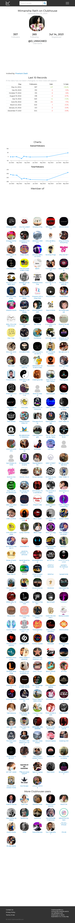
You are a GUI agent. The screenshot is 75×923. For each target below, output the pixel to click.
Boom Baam (37, 518)
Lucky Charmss (24, 532)
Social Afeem (64, 296)
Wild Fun (51, 574)
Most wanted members (50, 630)
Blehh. (37, 268)
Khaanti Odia (37, 505)
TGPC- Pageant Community (64, 505)
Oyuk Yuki (24, 804)
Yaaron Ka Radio (64, 700)
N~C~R (24, 574)
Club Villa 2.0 (11, 574)
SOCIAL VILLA (24, 477)
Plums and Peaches (24, 616)
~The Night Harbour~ (24, 728)
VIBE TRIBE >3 (64, 477)
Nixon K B (63, 804)
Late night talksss (11, 728)
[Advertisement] (37, 59)
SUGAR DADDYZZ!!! (37, 311)
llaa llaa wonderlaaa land (64, 464)
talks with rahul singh (11, 505)
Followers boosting (37, 283)
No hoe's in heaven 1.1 (11, 547)
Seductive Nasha (11, 700)
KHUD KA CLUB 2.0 (64, 436)
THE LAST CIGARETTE (24, 366)
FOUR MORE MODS (51, 714)
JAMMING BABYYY (37, 241)
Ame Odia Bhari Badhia (50, 686)
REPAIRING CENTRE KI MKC (37, 366)
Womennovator (64, 616)
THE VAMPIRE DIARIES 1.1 (24, 339)
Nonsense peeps (64, 644)
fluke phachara (37, 832)
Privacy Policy (10, 912)
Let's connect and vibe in (37, 353)
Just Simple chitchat (11, 464)
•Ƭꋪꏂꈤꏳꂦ (63, 832)
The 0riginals (63, 380)
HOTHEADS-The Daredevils (37, 491)
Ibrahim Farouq (11, 804)
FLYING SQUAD (37, 644)
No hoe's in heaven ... (37, 603)
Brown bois (11, 616)
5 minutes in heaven (50, 325)
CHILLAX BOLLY (51, 241)
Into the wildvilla (24, 228)
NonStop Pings (51, 255)
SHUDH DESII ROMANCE (50, 728)
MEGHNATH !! (50, 699)
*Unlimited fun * (37, 630)
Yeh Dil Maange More (37, 686)
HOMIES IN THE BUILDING (64, 339)
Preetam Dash (21, 73)
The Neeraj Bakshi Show (51, 547)
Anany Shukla (11, 832)
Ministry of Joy (37, 227)
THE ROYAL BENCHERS (24, 714)
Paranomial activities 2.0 (24, 422)
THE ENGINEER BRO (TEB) (24, 269)
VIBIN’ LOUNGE (50, 408)
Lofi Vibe (51, 449)
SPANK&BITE (24, 546)
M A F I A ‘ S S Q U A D (64, 561)
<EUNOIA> (50, 588)
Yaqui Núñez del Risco (11, 819)
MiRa (24, 832)
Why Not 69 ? (63, 255)
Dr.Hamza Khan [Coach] (24, 464)
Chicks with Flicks (11, 255)
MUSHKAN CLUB (11, 394)
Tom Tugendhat (51, 833)
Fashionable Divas (51, 422)
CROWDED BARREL (51, 519)
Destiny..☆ (63, 546)
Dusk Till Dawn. (63, 366)
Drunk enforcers (37, 589)
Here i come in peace (11, 589)
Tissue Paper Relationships (37, 700)
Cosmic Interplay (11, 630)
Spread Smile (63, 574)
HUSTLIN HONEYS (11, 450)
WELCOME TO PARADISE (37, 408)
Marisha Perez (37, 804)
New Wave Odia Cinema (64, 757)
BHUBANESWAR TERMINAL (24, 436)
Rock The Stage (51, 533)
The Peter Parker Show (64, 408)
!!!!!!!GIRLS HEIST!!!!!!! (51, 228)
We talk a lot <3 (64, 352)
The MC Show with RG (63, 283)
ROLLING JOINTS (11, 353)
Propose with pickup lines (37, 297)
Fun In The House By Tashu (50, 436)
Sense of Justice (11, 561)
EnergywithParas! (11, 241)
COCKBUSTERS (24, 352)
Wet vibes (11, 366)
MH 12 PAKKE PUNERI (50, 353)
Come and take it (11, 228)
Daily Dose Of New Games (50, 380)
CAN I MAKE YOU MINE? (63, 533)
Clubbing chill (63, 741)
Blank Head (37, 532)
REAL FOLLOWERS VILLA (11, 325)
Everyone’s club (11, 686)
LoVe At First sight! (37, 436)
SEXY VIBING (63, 713)
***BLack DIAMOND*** (24, 773)
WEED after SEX (11, 603)
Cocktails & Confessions (24, 241)
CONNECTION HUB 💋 (24, 519)
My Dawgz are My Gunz (24, 491)
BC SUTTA (50, 560)
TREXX (37, 546)
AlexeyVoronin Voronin (50, 805)
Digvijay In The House (24, 311)
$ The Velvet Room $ (64, 728)
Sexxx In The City (64, 269)
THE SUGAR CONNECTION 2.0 (37, 758)
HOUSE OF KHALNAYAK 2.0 (24, 672)
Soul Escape (24, 786)
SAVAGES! (50, 644)
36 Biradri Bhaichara (11, 672)
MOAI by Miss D (37, 394)
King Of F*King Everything (64, 241)
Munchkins (50, 366)
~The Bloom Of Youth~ (11, 408)
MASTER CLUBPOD (24, 380)
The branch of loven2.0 (11, 644)
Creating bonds (37, 380)
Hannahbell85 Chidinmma (50, 819)
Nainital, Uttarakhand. (37, 741)
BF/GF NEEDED (50, 672)
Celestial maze (11, 268)
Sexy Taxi (24, 588)
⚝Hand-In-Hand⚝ (37, 714)
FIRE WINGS (11, 421)
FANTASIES (51, 772)
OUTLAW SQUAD (50, 339)
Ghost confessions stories (37, 575)
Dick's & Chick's (11, 478)
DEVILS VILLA (63, 227)
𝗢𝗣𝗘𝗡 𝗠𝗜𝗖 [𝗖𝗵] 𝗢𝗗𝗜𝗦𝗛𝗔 (37, 728)
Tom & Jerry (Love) (24, 450)
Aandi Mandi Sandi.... (24, 561)
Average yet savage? (24, 283)
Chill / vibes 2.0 (64, 421)
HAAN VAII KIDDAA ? (51, 616)
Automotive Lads (64, 491)
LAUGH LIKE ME (37, 786)
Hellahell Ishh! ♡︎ (24, 644)
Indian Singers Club (24, 603)
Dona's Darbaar (37, 477)
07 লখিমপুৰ (63, 671)
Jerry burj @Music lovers (37, 255)
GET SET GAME (11, 772)
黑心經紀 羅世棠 (11, 846)
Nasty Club (63, 393)
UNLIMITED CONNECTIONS (11, 786)
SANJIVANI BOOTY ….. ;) (24, 630)
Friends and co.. (11, 380)
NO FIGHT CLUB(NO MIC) (11, 283)
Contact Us (9, 910)
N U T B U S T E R (51, 283)
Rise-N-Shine (50, 310)
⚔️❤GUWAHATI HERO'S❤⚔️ (64, 658)
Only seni (50, 657)
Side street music (64, 589)
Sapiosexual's (50, 393)
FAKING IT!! (50, 756)
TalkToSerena (11, 713)
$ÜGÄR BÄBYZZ (64, 773)
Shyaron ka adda (64, 325)
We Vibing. (37, 324)
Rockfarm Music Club (11, 658)
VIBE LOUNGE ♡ (11, 519)
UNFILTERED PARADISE (24, 658)
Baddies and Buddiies (24, 297)
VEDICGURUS (63, 630)
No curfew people (64, 311)
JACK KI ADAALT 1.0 (24, 394)
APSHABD (37, 449)
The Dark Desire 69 (11, 741)
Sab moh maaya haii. (11, 297)
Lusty (24, 756)
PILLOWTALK (50, 296)
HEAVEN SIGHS (11, 310)
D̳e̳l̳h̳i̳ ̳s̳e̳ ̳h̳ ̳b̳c (24, 505)
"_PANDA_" (63, 602)
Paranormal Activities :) (37, 616)
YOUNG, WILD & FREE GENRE (24, 686)
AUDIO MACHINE (50, 505)
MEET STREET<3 (51, 464)
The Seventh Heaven (51, 491)
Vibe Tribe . (11, 338)
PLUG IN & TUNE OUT (11, 757)
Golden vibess (64, 518)
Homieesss (37, 338)
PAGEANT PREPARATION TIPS (24, 742)
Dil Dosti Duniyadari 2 (51, 478)
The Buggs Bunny (50, 269)
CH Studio (11, 435)
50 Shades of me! (37, 561)
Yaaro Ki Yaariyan (37, 773)
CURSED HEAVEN (24, 700)
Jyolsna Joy (24, 818)
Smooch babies (51, 741)
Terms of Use (10, 915)
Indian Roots (24, 255)
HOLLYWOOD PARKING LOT (37, 658)
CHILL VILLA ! (37, 671)
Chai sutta (24, 407)
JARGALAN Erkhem (64, 819)
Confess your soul (24, 325)
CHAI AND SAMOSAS (11, 533)
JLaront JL (37, 818)
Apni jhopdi (51, 602)
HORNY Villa (64, 685)
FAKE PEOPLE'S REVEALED (11, 491)
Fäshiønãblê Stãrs (37, 464)
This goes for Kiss (37, 422)
